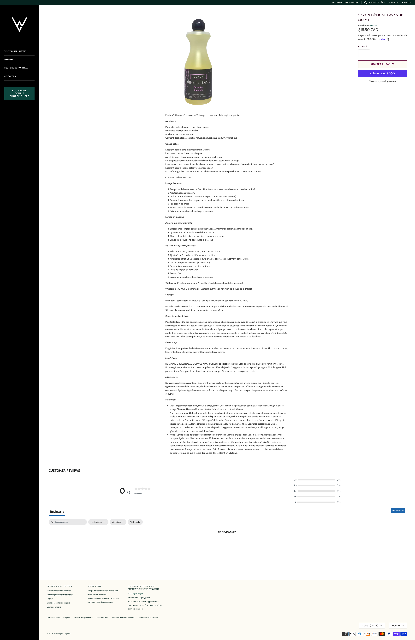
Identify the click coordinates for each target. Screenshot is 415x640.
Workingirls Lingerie (62, 633)
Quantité (362, 46)
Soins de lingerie (54, 607)
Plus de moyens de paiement (383, 81)
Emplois (66, 617)
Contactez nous (53, 617)
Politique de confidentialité (123, 617)
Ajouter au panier (383, 64)
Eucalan (373, 25)
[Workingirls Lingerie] (19, 24)
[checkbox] (135, 522)
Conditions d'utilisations (148, 617)
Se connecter (337, 2)
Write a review (398, 510)
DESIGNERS (9, 59)
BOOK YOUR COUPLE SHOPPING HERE (19, 93)
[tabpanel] (227, 543)
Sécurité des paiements (83, 617)
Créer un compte (351, 2)
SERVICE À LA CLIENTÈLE (59, 586)
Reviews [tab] (57, 512)
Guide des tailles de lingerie (58, 603)
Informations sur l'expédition (59, 591)
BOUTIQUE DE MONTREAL (16, 68)
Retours (50, 599)
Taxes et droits (102, 617)
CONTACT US (10, 76)
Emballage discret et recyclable (60, 595)
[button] (317, 480)
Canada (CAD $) (376, 2)
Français (392, 2)
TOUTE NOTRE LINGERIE (15, 51)
